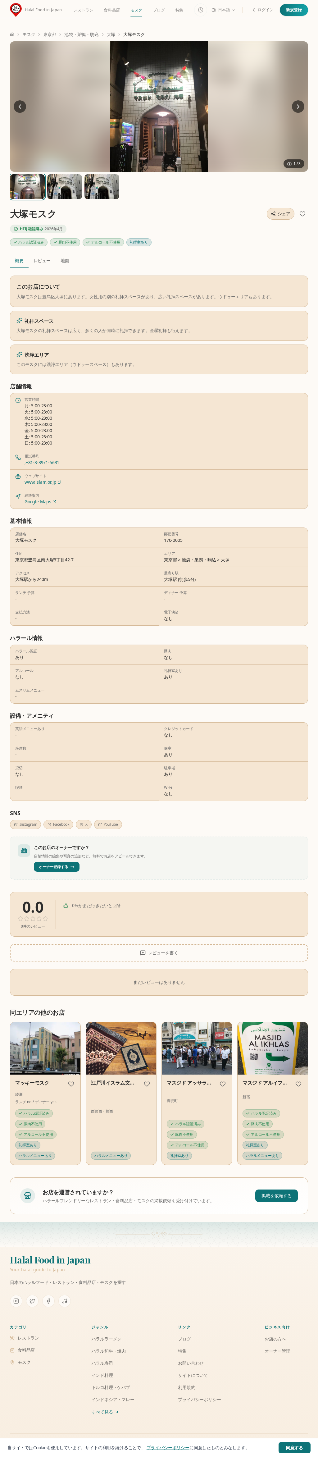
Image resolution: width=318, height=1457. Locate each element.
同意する (294, 1447)
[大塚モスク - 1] (64, 186)
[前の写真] (20, 106)
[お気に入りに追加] (302, 213)
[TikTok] (64, 1301)
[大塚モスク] (159, 106)
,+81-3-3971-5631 (42, 462)
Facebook (61, 824)
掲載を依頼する (276, 1196)
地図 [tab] (65, 260)
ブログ (159, 10)
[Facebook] (48, 1301)
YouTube (111, 824)
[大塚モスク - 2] (101, 186)
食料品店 (112, 10)
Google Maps (38, 502)
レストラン (83, 10)
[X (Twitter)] (32, 1301)
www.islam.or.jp (40, 482)
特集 (179, 10)
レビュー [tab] (42, 260)
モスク (136, 10)
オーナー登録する (53, 866)
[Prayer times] (201, 10)
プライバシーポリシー (168, 1447)
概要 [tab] (19, 260)
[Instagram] (16, 1301)
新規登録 (294, 9)
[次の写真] (298, 106)
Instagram (28, 824)
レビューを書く (163, 953)
